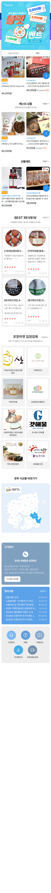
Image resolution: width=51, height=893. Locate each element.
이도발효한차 (31, 80)
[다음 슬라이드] (46, 75)
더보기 (45, 104)
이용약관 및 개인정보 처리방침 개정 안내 (21, 604)
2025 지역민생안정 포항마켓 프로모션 (21, 608)
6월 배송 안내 (12, 597)
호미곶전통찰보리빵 (33, 193)
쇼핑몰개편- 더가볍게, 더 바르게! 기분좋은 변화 (21, 601)
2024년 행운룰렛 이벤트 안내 (19, 612)
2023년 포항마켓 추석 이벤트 (19, 619)
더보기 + (46, 217)
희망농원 (5, 83)
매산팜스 (5, 141)
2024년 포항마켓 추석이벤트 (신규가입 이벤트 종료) (21, 615)
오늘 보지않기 (13, 53)
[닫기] (46, 4)
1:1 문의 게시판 (12, 579)
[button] (14, 251)
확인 (38, 53)
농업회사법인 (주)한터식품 (11, 196)
